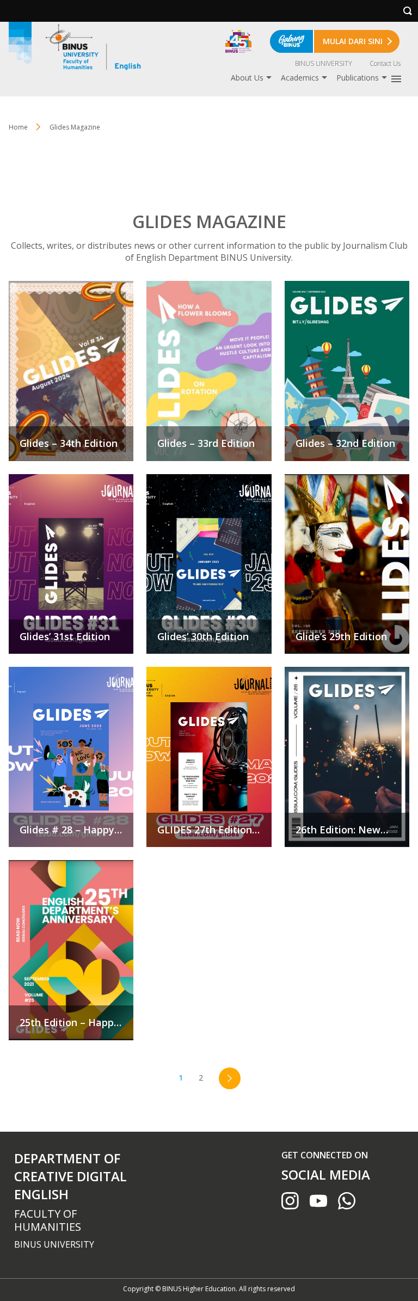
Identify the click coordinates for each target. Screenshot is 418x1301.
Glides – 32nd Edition (347, 371)
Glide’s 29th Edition (347, 564)
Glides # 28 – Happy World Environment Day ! (71, 757)
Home (18, 127)
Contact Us (385, 63)
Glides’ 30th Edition (208, 564)
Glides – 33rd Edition (208, 371)
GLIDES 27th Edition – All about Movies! (208, 757)
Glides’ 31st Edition (71, 564)
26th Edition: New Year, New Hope (347, 757)
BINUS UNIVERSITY (323, 63)
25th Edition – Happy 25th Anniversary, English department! (71, 950)
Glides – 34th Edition (71, 371)
